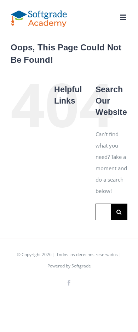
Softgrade (81, 266)
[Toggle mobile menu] (123, 17)
